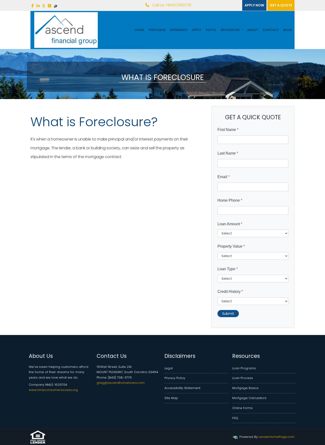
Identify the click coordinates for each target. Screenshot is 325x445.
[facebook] (32, 6)
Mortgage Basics (245, 388)
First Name (227, 130)
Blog (287, 30)
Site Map (171, 398)
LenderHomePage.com (277, 437)
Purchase (157, 30)
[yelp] (43, 6)
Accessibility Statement (182, 388)
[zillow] (56, 6)
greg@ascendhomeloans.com (121, 382)
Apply (196, 30)
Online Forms (242, 408)
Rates (211, 30)
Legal (168, 368)
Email (223, 177)
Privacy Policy (174, 378)
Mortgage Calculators (249, 398)
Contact (271, 30)
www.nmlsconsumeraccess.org (53, 390)
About (252, 30)
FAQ (235, 418)
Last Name (227, 153)
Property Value (231, 246)
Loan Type (227, 269)
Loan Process (242, 378)
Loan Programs (244, 368)
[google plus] (49, 6)
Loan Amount (229, 224)
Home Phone (229, 200)
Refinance (178, 30)
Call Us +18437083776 (171, 5)
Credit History (230, 292)
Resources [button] (231, 30)
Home (139, 30)
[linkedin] (38, 6)
